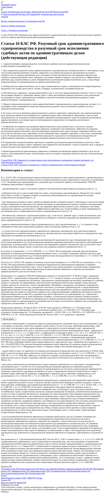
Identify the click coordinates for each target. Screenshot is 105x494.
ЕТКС (24, 478)
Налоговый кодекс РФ (29, 469)
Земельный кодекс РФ (39, 471)
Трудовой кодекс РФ (10, 469)
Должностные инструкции (19, 12)
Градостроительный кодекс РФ (14, 473)
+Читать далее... (8, 319)
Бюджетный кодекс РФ (80, 471)
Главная (4, 17)
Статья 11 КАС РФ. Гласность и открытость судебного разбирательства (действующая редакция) (43, 165)
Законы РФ (36, 12)
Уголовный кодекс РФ (60, 471)
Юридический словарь (11, 478)
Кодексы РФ (47, 12)
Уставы (39, 478)
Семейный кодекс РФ (20, 471)
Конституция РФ (60, 12)
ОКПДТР (31, 478)
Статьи (4, 12)
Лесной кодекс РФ (37, 473)
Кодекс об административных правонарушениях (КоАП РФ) (66, 469)
